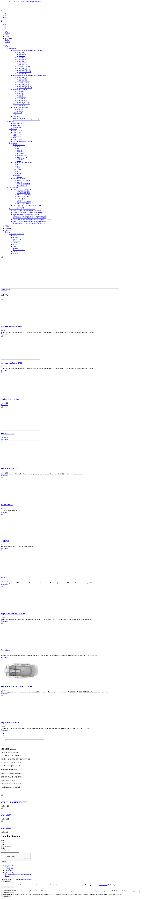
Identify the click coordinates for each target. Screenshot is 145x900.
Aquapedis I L (21, 97)
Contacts (7, 42)
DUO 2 (19, 168)
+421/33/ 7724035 (6, 1)
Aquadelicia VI (21, 63)
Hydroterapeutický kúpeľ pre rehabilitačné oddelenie (29, 223)
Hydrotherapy (13, 49)
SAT (18, 114)
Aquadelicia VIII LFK (24, 70)
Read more (4, 334)
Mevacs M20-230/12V (24, 202)
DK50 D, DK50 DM (23, 184)
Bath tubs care (17, 127)
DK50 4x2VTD (22, 186)
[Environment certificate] (20, 395)
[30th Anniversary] (20, 430)
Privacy (29, 879)
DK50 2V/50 (21, 154)
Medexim (4, 290)
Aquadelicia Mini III (23, 84)
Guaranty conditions (19, 118)
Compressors (13, 143)
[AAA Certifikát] (20, 501)
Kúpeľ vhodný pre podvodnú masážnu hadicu (27, 214)
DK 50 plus (20, 150)
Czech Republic (18, 239)
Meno (3, 840)
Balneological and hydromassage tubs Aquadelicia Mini (30, 75)
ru (5, 17)
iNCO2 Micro (17, 136)
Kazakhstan (16, 241)
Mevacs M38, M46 (23, 196)
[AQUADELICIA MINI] (20, 719)
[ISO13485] (20, 537)
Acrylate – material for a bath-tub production (26, 120)
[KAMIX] (20, 573)
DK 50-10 (20, 148)
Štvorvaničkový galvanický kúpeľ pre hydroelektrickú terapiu (32, 219)
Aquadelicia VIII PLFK (24, 72)
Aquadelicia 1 (21, 52)
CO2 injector (13, 129)
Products (7, 33)
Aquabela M (20, 111)
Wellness (11, 121)
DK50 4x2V (20, 159)
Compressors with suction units (22, 162)
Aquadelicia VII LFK (23, 66)
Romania (15, 248)
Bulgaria (15, 237)
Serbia (15, 251)
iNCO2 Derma (17, 139)
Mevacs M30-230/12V (24, 203)
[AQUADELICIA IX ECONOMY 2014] (20, 682)
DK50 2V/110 (21, 155)
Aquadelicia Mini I (22, 79)
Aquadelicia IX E (18, 125)
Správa (3, 848)
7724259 (22, 1)
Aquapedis (20, 93)
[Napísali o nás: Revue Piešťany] (20, 610)
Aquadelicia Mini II (23, 82)
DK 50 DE (20, 182)
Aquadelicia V (21, 61)
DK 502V (20, 152)
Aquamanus (20, 91)
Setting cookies (6, 881)
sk (5, 14)
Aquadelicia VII (22, 65)
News (6, 34)
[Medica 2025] (5, 811)
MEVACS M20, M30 (23, 193)
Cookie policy (103, 885)
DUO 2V (19, 166)
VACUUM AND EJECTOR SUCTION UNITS (28, 205)
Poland (15, 246)
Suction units (17, 170)
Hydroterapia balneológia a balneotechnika (22, 209)
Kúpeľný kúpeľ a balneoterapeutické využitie (27, 210)
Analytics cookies (8, 894)
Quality (7, 40)
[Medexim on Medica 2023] (20, 323)
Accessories (16, 175)
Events (7, 36)
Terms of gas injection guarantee (23, 141)
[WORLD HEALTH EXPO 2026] (5, 798)
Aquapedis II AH (22, 100)
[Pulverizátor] (20, 646)
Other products (13, 187)
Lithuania (16, 243)
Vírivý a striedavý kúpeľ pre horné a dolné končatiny (29, 218)
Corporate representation (16, 234)
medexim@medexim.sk (33, 1)
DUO (18, 164)
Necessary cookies (9, 890)
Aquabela (20, 109)
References (8, 38)
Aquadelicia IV (21, 59)
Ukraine (15, 253)
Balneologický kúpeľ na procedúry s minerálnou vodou (30, 216)
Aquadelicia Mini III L (24, 86)
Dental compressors (19, 145)
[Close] (1, 883)
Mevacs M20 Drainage (24, 194)
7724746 (16, 1)
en (5, 16)
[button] (1, 10)
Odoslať (4, 861)
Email (3, 844)
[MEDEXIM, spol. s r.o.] (20, 9)
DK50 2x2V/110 (22, 157)
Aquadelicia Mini (22, 77)
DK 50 (19, 146)
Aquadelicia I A (21, 54)
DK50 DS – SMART (23, 180)
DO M (19, 173)
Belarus (15, 235)
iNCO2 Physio (17, 134)
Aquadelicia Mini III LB (24, 88)
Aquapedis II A (21, 98)
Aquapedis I (20, 95)
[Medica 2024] (5, 824)
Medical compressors (19, 178)
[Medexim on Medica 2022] (20, 359)
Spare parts (16, 116)
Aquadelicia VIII (22, 68)
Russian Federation (19, 250)
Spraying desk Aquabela (20, 107)
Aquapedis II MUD (23, 102)
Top (2, 898)
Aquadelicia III (21, 57)
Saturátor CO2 (17, 113)
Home (7, 31)
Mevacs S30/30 (21, 200)
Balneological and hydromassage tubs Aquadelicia (28, 50)
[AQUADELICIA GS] (20, 464)
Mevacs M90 (21, 198)
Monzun (19, 177)
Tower (19, 161)
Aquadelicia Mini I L (23, 81)
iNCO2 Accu (17, 138)
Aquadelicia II (21, 56)
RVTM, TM (20, 207)
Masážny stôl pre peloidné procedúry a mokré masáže (29, 221)
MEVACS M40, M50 (23, 191)
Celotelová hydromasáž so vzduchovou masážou (28, 212)
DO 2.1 (19, 171)
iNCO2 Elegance (18, 130)
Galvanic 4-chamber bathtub (21, 104)
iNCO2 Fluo (17, 132)
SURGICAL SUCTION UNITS (23, 189)
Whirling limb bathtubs (20, 89)
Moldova (15, 244)
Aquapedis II (21, 105)
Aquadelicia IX (21, 73)
